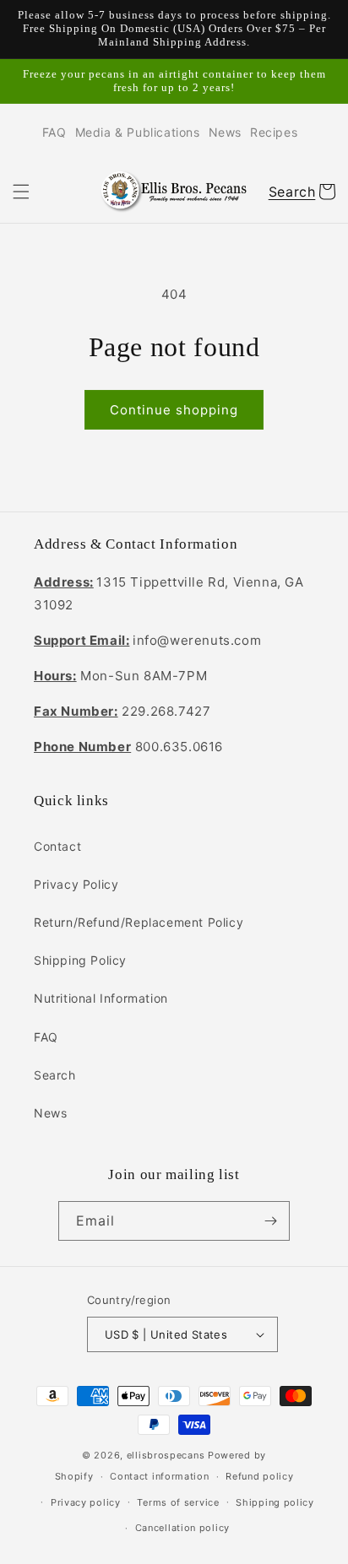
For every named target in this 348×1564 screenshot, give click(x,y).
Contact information (159, 1476)
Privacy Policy (76, 884)
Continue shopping (174, 410)
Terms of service (178, 1502)
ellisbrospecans (166, 1455)
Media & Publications (137, 132)
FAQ (54, 132)
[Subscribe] (270, 1221)
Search (55, 1075)
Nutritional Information (101, 998)
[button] (21, 191)
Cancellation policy (182, 1528)
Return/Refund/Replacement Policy (138, 922)
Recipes (273, 132)
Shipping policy (275, 1502)
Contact (57, 846)
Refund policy (259, 1476)
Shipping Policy (80, 960)
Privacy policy (86, 1502)
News (225, 132)
